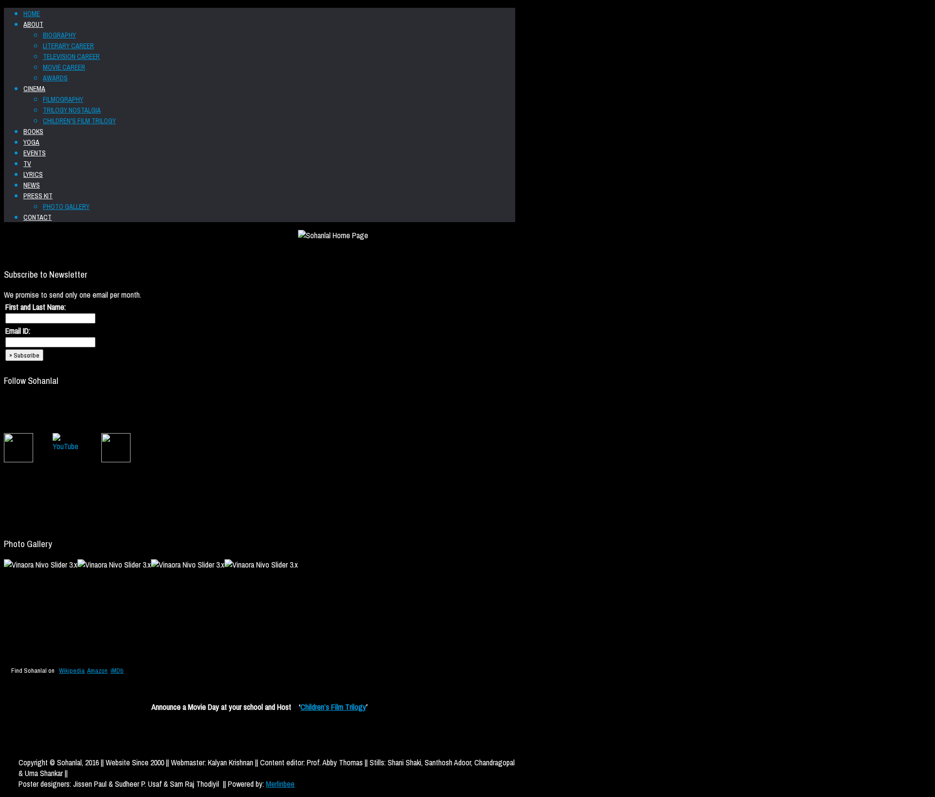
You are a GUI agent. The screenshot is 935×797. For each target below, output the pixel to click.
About (33, 24)
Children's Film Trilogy (79, 120)
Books (33, 131)
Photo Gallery (66, 206)
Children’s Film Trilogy (333, 707)
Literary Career (68, 45)
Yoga (31, 142)
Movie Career (64, 67)
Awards (55, 78)
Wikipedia (72, 670)
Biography (59, 35)
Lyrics (33, 174)
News (31, 185)
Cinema (34, 88)
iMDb (117, 670)
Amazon (97, 670)
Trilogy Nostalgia (72, 110)
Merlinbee (280, 783)
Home (31, 13)
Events (34, 153)
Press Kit (38, 195)
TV (27, 163)
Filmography (63, 99)
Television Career (71, 56)
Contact (37, 217)
